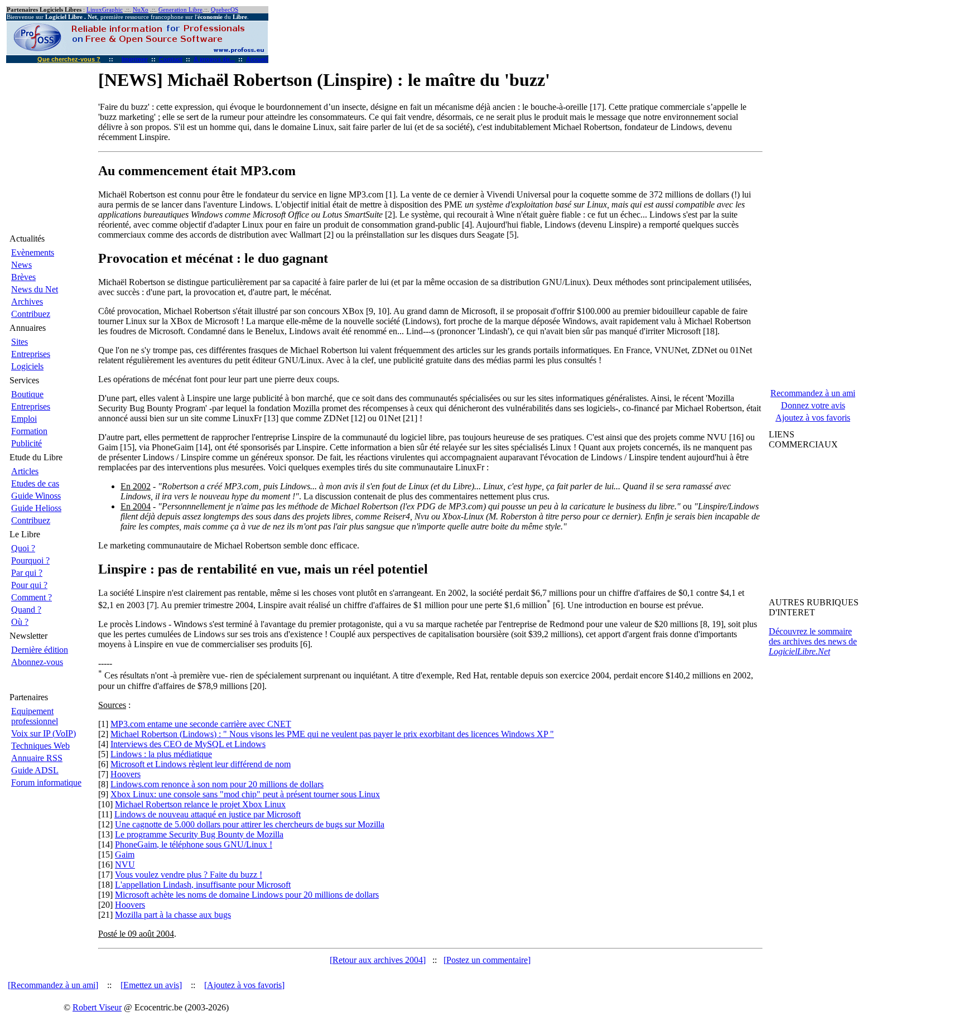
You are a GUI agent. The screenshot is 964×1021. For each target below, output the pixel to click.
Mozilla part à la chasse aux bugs (173, 914)
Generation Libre (180, 10)
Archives (27, 301)
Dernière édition (39, 649)
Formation (29, 431)
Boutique (27, 394)
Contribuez (30, 314)
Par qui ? (26, 572)
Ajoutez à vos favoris (812, 417)
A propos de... (214, 59)
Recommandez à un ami (812, 393)
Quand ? (26, 609)
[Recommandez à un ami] (53, 985)
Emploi (24, 418)
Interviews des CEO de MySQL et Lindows (188, 744)
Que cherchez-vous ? (68, 59)
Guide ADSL (35, 770)
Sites (19, 341)
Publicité (26, 443)
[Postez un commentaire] (487, 960)
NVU (125, 864)
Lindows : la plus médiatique (161, 754)
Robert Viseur (97, 1007)
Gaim (124, 854)
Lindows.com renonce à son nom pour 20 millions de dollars (217, 784)
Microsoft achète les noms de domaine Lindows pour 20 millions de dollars (247, 894)
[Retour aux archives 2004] (378, 960)
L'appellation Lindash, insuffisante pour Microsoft (203, 884)
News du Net (34, 289)
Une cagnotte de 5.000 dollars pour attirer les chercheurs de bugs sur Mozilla (249, 824)
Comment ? (31, 597)
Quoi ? (23, 548)
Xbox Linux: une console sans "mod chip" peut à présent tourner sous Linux (245, 794)
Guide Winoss (36, 495)
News (21, 264)
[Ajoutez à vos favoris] (244, 985)
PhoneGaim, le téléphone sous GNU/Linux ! (193, 844)
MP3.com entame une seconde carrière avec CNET (200, 724)
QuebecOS (224, 10)
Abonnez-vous (37, 662)
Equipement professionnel (34, 716)
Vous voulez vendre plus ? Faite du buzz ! (188, 874)
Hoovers (125, 774)
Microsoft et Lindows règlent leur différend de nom (200, 764)
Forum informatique (46, 782)
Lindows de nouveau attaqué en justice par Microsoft (207, 814)
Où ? (19, 622)
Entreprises (30, 354)
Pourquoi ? (30, 560)
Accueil (257, 59)
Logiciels (27, 366)
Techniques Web (40, 745)
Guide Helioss (36, 508)
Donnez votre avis (813, 405)
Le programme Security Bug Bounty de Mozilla (199, 834)
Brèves (23, 277)
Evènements (32, 252)
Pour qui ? (29, 585)
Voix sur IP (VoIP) (43, 733)
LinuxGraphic (104, 10)
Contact (170, 59)
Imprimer (135, 59)
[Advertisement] (816, 526)
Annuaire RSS (36, 758)
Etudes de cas (35, 483)
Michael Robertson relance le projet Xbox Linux (200, 804)
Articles (24, 471)
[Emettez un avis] (151, 985)
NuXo (140, 10)
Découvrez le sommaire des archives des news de (813, 641)
